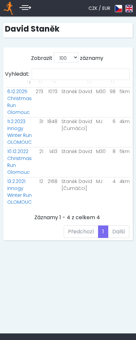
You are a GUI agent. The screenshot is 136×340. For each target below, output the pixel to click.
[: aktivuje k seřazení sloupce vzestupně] (19, 86)
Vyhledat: (17, 74)
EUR (106, 8)
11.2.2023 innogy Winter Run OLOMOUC (19, 131)
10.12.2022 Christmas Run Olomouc (19, 161)
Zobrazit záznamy (67, 58)
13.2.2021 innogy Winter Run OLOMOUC (19, 191)
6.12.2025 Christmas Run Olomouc (19, 102)
